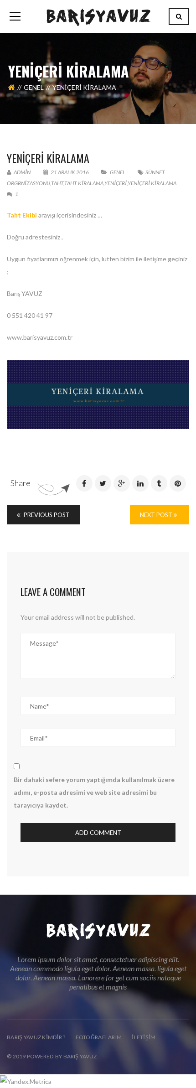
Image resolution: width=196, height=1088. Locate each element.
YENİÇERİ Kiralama (48, 158)
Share (20, 483)
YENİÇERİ (115, 183)
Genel (34, 87)
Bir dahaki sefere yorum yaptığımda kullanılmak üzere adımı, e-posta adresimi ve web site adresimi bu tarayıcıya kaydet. (94, 792)
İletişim (143, 1037)
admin (22, 172)
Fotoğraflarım (99, 1037)
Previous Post (46, 514)
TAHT (57, 183)
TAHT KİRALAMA (83, 183)
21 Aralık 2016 (70, 172)
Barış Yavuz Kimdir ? (36, 1037)
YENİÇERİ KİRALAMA (152, 183)
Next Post (157, 514)
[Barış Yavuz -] (98, 16)
